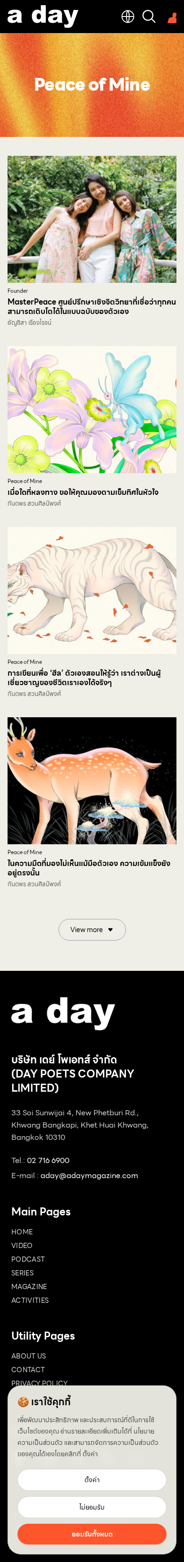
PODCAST (28, 1259)
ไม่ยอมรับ (92, 1507)
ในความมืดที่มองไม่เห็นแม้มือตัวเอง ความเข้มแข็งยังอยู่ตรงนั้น (89, 868)
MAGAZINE (29, 1287)
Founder (18, 291)
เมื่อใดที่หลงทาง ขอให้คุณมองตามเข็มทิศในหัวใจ (83, 492)
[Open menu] (169, 16)
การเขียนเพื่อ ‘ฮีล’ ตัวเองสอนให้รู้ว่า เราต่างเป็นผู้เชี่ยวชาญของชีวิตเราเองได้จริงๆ (84, 677)
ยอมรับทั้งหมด (92, 1534)
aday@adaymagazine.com (89, 1175)
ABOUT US (28, 1356)
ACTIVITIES (30, 1300)
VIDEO (22, 1245)
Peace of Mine (25, 481)
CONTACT (28, 1370)
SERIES (22, 1273)
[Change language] (128, 16)
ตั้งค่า (90, 1454)
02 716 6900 (48, 1160)
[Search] (149, 16)
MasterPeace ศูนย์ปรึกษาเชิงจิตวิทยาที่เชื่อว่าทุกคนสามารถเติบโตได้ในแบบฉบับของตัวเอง (92, 306)
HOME (22, 1232)
